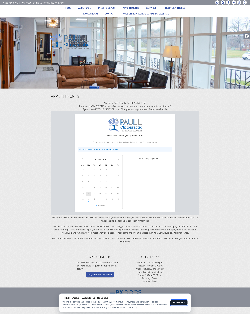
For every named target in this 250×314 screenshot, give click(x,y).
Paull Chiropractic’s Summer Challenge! (146, 14)
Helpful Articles (175, 8)
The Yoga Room (89, 14)
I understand (179, 303)
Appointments (131, 8)
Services (151, 8)
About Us (83, 8)
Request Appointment (100, 274)
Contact (110, 14)
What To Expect (107, 8)
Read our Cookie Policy (127, 307)
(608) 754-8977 (10, 2)
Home (68, 8)
